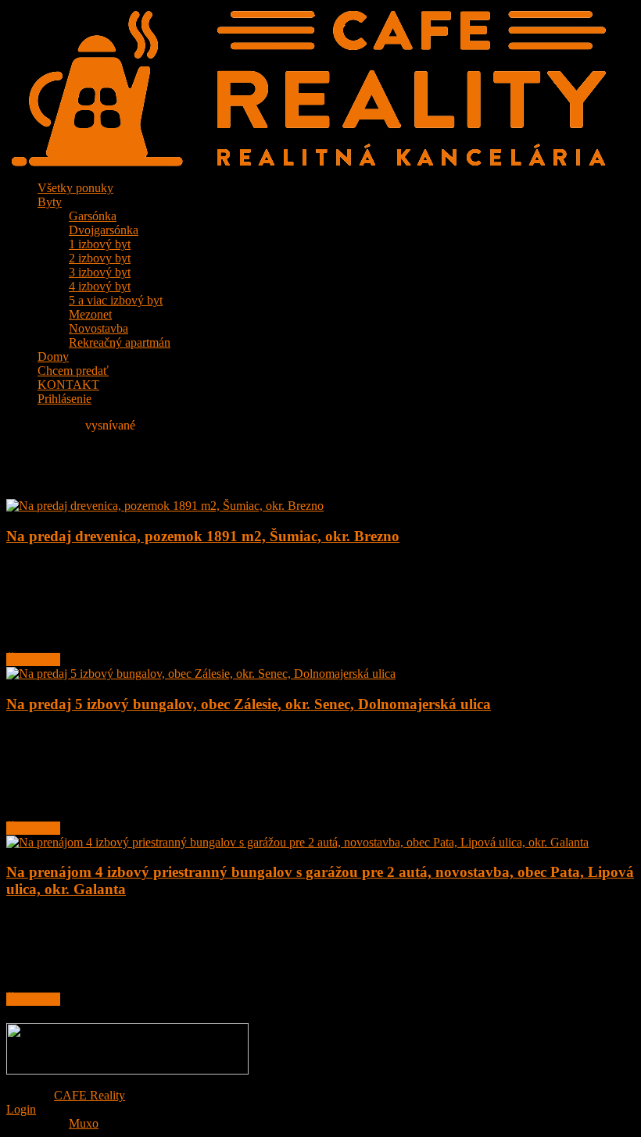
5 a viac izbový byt (116, 300)
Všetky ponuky (75, 187)
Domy (53, 356)
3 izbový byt (100, 272)
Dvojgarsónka (103, 230)
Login (21, 1109)
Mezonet (90, 314)
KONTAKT (68, 384)
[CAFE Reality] (306, 164)
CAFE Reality (89, 1095)
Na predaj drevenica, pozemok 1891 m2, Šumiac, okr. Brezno (202, 536)
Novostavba (98, 328)
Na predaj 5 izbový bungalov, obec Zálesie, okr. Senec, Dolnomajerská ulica (248, 704)
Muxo (83, 1123)
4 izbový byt (100, 286)
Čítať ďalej (33, 659)
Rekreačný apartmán (119, 342)
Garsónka (92, 216)
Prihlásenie (64, 398)
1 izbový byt (100, 244)
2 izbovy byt (100, 258)
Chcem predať (73, 370)
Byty (50, 202)
